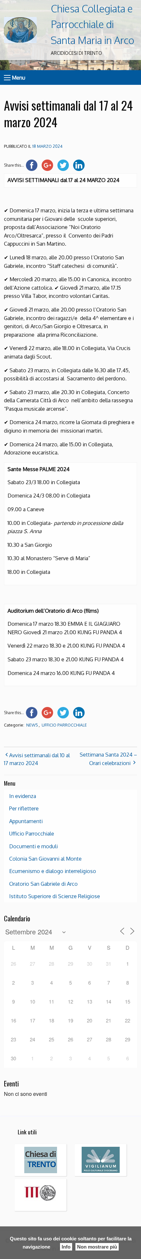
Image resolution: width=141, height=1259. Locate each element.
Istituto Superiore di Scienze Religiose (54, 896)
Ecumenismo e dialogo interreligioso (52, 871)
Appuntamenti (26, 821)
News (32, 725)
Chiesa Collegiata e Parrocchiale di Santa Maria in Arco (92, 24)
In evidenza (22, 796)
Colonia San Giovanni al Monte (45, 858)
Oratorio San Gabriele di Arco (43, 884)
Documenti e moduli (33, 846)
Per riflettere (24, 808)
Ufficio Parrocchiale (64, 725)
